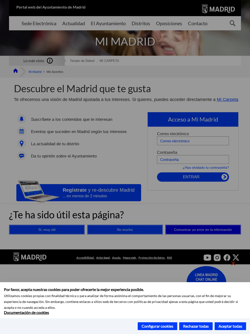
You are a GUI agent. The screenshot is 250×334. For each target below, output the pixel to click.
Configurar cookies (157, 326)
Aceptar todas (230, 326)
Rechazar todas (196, 326)
